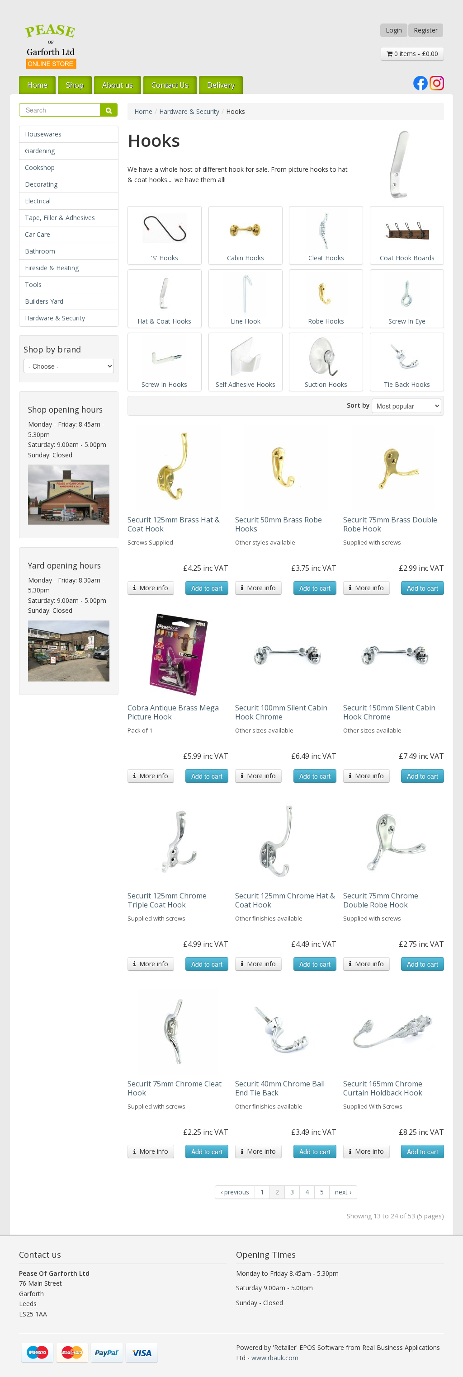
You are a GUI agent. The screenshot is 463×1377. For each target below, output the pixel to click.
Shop (75, 85)
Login (394, 30)
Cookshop (40, 167)
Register (426, 30)
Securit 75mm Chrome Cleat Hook (175, 1088)
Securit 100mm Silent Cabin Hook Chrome (281, 712)
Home (37, 85)
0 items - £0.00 (415, 53)
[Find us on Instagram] (437, 82)
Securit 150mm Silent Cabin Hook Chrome (389, 712)
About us (117, 85)
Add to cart (206, 587)
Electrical (38, 201)
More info (152, 587)
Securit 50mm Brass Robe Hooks (278, 524)
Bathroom (40, 251)
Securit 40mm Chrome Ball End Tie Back (280, 1088)
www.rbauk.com (274, 1358)
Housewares (43, 134)
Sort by (358, 405)
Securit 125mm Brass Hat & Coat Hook (174, 524)
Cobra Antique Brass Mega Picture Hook (173, 712)
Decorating (41, 184)
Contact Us (170, 85)
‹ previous (235, 1192)
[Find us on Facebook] (420, 82)
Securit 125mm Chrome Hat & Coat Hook (285, 900)
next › (343, 1192)
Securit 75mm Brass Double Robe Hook (390, 524)
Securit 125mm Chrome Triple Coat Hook (167, 900)
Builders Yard (44, 301)
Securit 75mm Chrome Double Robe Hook (380, 900)
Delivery (221, 85)
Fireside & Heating (52, 267)
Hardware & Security (55, 318)
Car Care (37, 234)
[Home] (50, 46)
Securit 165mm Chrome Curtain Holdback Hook (382, 1088)
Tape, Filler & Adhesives (60, 217)
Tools (33, 284)
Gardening (40, 150)
